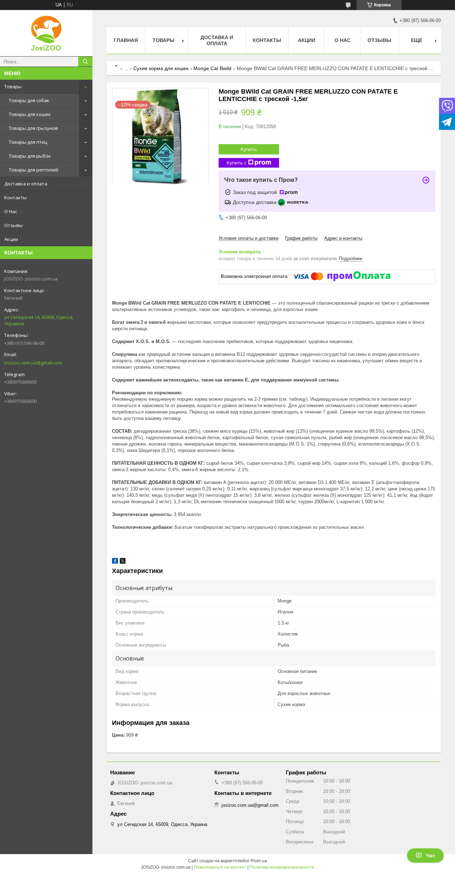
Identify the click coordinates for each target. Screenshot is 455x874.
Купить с (236, 162)
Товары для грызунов (33, 128)
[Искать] (85, 61)
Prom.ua (259, 860)
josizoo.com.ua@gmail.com (33, 362)
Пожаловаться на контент (220, 867)
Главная (126, 40)
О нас (342, 40)
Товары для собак (29, 100)
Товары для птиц (28, 142)
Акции (11, 239)
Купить (249, 149)
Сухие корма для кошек (160, 68)
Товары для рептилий (33, 170)
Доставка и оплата (25, 183)
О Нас (10, 211)
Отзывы (13, 225)
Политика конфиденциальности (282, 867)
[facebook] (115, 562)
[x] (122, 562)
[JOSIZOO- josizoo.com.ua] (46, 33)
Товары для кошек (30, 114)
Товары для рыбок (30, 156)
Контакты (15, 197)
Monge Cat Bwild (212, 68)
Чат (430, 855)
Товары (13, 86)
